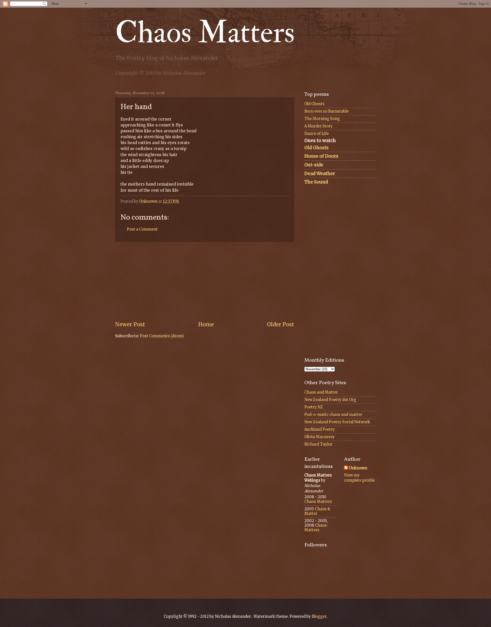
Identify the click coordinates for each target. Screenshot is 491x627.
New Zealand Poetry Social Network (337, 422)
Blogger (319, 616)
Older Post (280, 324)
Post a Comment (142, 229)
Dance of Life (316, 133)
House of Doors (321, 156)
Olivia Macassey (319, 437)
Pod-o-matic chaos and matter (333, 414)
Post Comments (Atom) (162, 336)
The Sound (316, 182)
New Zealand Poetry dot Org (330, 399)
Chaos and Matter (321, 392)
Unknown (358, 468)
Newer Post (130, 324)
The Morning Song (322, 118)
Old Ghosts (314, 104)
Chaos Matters (205, 32)
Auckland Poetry (319, 429)
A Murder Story (318, 126)
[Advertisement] (204, 281)
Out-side (313, 165)
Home (206, 324)
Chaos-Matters (316, 527)
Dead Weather (319, 173)
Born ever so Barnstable (326, 111)
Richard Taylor (318, 444)
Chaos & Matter (317, 511)
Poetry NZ (313, 407)
